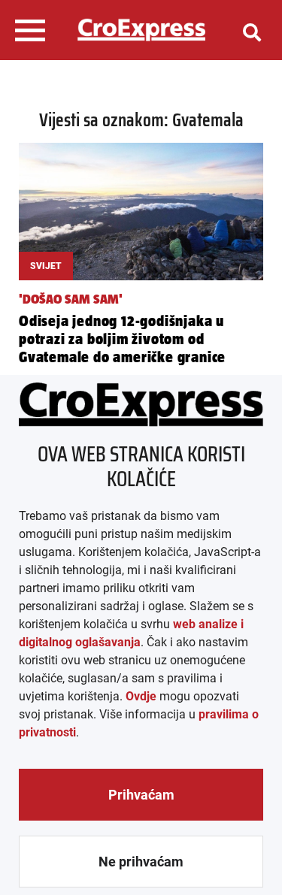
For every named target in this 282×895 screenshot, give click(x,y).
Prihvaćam (141, 795)
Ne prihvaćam (141, 861)
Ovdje (141, 696)
